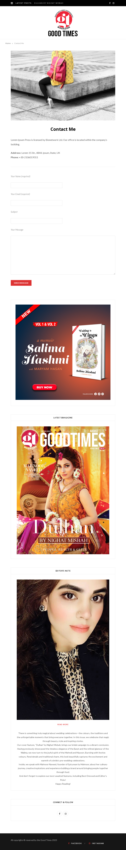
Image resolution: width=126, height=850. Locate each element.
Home (8, 43)
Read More (63, 724)
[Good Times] (63, 22)
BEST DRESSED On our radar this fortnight (58, 3)
